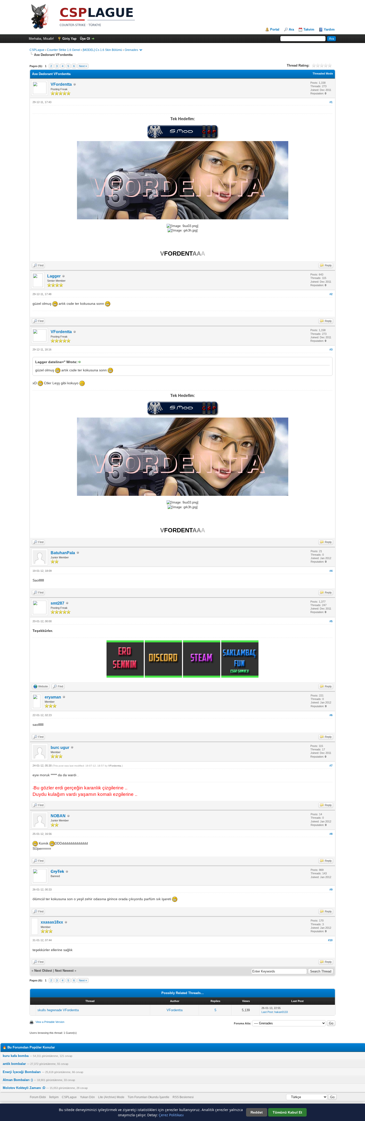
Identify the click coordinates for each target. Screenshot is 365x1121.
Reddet (257, 1112)
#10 (330, 940)
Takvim (308, 29)
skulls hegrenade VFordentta (58, 1010)
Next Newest (64, 970)
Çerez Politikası (171, 1115)
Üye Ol (85, 38)
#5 (330, 621)
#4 (330, 570)
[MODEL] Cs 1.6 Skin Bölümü (102, 50)
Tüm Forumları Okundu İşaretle (148, 1097)
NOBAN (58, 816)
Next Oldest (43, 970)
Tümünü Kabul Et (287, 1112)
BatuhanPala (63, 553)
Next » (83, 66)
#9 (330, 889)
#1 (330, 102)
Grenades (131, 50)
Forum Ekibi (38, 1097)
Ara (291, 29)
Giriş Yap (69, 38)
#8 (330, 833)
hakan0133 (281, 1011)
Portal (274, 29)
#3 (330, 349)
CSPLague (37, 50)
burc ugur (60, 747)
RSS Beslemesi (183, 1097)
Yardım (329, 29)
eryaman (53, 697)
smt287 (57, 603)
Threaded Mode (323, 73)
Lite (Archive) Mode (111, 1097)
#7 (330, 765)
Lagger (54, 276)
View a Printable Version (50, 1021)
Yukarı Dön (87, 1097)
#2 (330, 294)
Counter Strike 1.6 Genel (63, 50)
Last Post (267, 1011)
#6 (330, 715)
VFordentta (61, 84)
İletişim (54, 1097)
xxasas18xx (52, 922)
